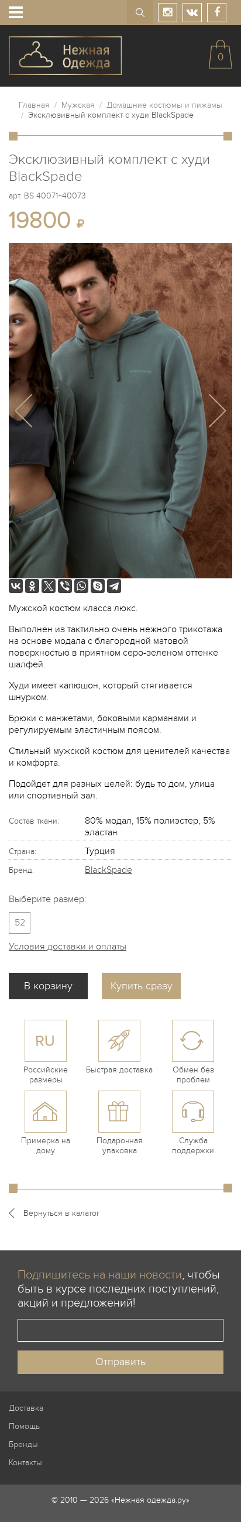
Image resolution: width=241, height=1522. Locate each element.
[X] (49, 586)
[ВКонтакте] (16, 586)
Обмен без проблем (193, 1075)
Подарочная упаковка (120, 1146)
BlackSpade (108, 870)
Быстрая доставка (119, 1070)
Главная (34, 105)
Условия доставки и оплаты (67, 946)
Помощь (24, 1426)
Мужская (78, 105)
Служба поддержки (193, 1146)
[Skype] (98, 586)
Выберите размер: (48, 899)
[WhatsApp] (81, 586)
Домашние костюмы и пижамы (164, 105)
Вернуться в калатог (61, 1213)
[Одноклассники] (32, 586)
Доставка (26, 1408)
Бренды (23, 1444)
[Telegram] (114, 586)
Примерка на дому (45, 1146)
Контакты (25, 1463)
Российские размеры (45, 1075)
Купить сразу (142, 986)
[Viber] (65, 586)
